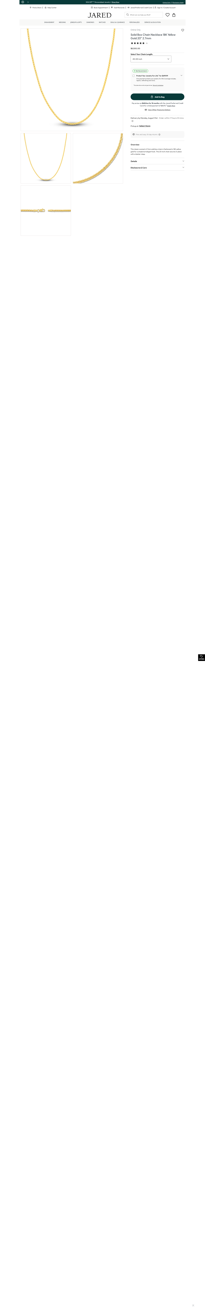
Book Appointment (101, 8)
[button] (28, 2)
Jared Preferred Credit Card (141, 8)
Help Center (52, 8)
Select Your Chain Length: (142, 54)
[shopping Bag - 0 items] (173, 15)
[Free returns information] (159, 134)
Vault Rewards (119, 8)
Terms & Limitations (158, 85)
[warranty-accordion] (181, 75)
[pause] (22, 2)
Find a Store (37, 8)
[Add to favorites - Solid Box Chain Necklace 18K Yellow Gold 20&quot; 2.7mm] (182, 30)
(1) (146, 43)
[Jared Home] (99, 15)
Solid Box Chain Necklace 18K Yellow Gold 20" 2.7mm (153, 36)
